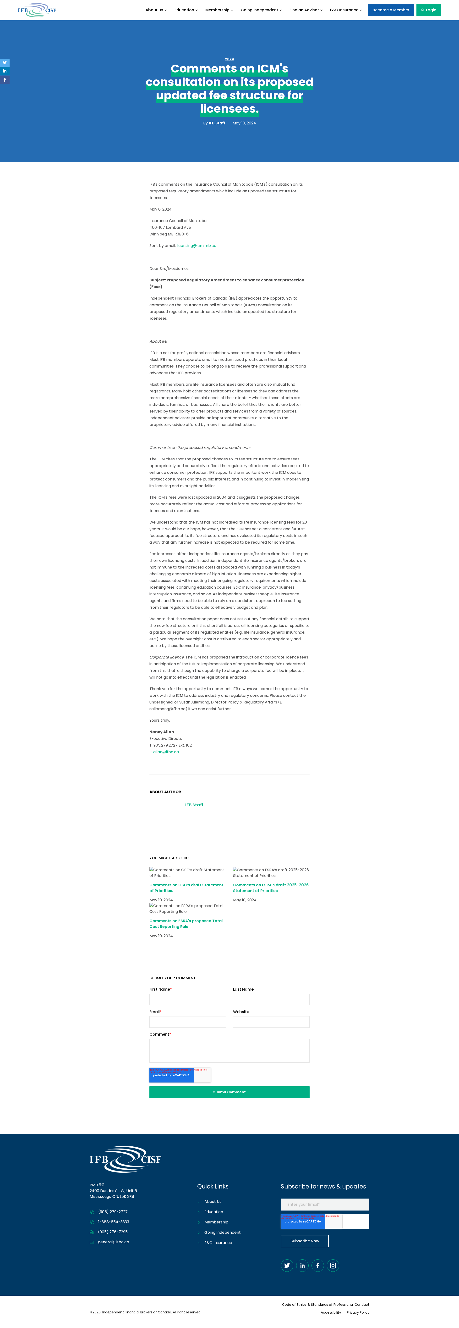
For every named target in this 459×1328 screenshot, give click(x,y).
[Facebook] (5, 80)
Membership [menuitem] (217, 10)
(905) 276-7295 (113, 1232)
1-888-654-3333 (113, 1222)
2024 (229, 59)
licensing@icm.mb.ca (196, 245)
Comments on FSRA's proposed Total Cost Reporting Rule (186, 923)
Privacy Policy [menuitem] (358, 1312)
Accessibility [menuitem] (331, 1312)
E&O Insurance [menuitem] (344, 10)
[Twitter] (5, 63)
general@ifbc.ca (113, 1242)
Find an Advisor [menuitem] (304, 10)
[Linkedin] (5, 71)
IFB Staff (194, 805)
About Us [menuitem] (154, 10)
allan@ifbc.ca (166, 752)
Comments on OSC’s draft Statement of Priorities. (186, 887)
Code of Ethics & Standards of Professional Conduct (325, 1304)
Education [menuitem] (184, 10)
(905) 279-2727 (113, 1212)
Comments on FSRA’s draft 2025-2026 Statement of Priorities (271, 887)
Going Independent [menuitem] (259, 10)
